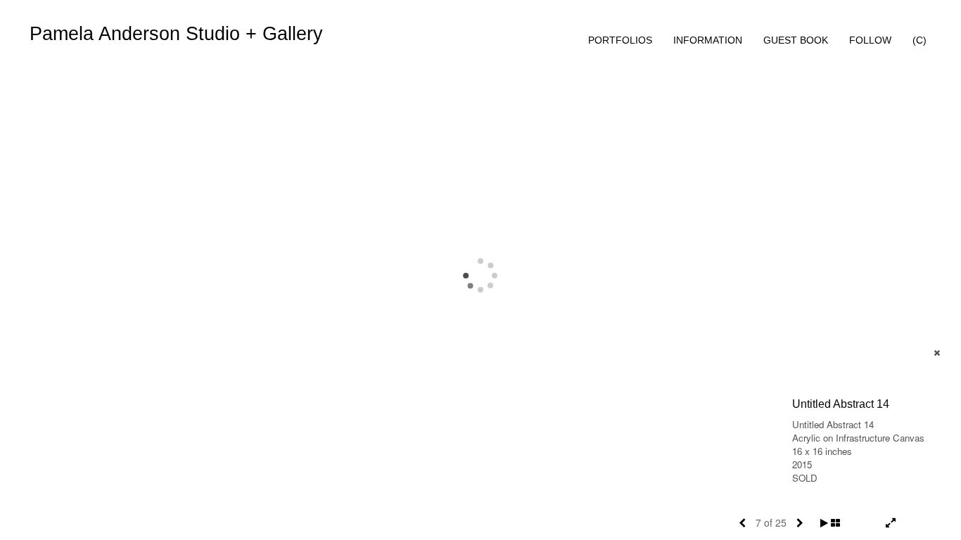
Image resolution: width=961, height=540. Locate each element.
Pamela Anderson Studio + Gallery (176, 33)
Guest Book (795, 40)
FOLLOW (870, 40)
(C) (919, 40)
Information (707, 40)
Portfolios (620, 40)
